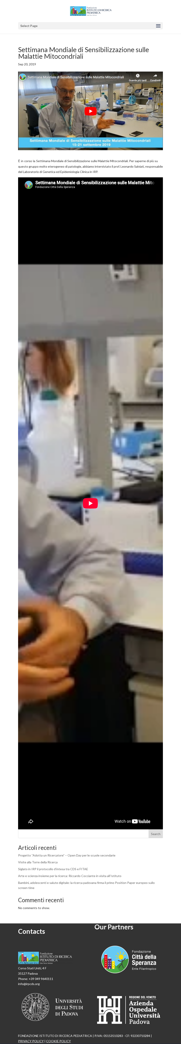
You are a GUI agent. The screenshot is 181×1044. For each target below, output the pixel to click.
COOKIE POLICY (58, 1041)
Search (155, 834)
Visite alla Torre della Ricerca (38, 862)
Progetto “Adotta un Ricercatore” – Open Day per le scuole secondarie (66, 855)
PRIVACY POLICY (31, 1041)
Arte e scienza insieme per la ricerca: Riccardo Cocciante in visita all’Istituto (69, 876)
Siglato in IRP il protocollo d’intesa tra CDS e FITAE (53, 869)
